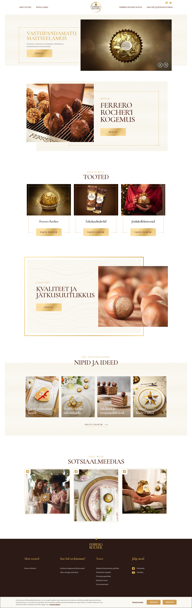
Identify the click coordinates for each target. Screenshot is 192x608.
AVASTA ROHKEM (94, 424)
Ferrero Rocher (30, 568)
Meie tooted (25, 7)
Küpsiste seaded (137, 602)
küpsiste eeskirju (55, 604)
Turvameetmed (102, 584)
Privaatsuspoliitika (103, 576)
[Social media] (167, 2)
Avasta (39, 53)
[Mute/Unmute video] (166, 65)
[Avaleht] (96, 7)
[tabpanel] (49, 209)
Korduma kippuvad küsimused (72, 568)
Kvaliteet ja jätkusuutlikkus (160, 7)
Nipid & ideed (42, 7)
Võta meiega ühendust (69, 572)
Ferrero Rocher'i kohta (130, 7)
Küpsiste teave (102, 580)
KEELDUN (153, 602)
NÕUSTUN (170, 602)
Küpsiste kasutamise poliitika (107, 568)
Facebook (140, 568)
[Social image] (47, 491)
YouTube (140, 572)
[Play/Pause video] (160, 65)
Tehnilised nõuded (103, 572)
